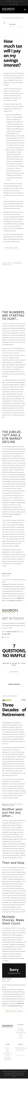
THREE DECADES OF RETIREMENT (9, 696)
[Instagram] (21, 1055)
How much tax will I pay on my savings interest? (12, 17)
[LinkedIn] (19, 1055)
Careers (8, 1051)
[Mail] (24, 1055)
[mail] (7, 637)
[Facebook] (17, 1055)
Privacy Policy (7, 1059)
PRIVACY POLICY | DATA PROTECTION (14, 684)
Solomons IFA (6, 576)
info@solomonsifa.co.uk (18, 1)
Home (7, 1048)
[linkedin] (2, 637)
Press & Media (7, 1057)
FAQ (8, 1050)
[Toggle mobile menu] (25, 9)
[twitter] (5, 637)
